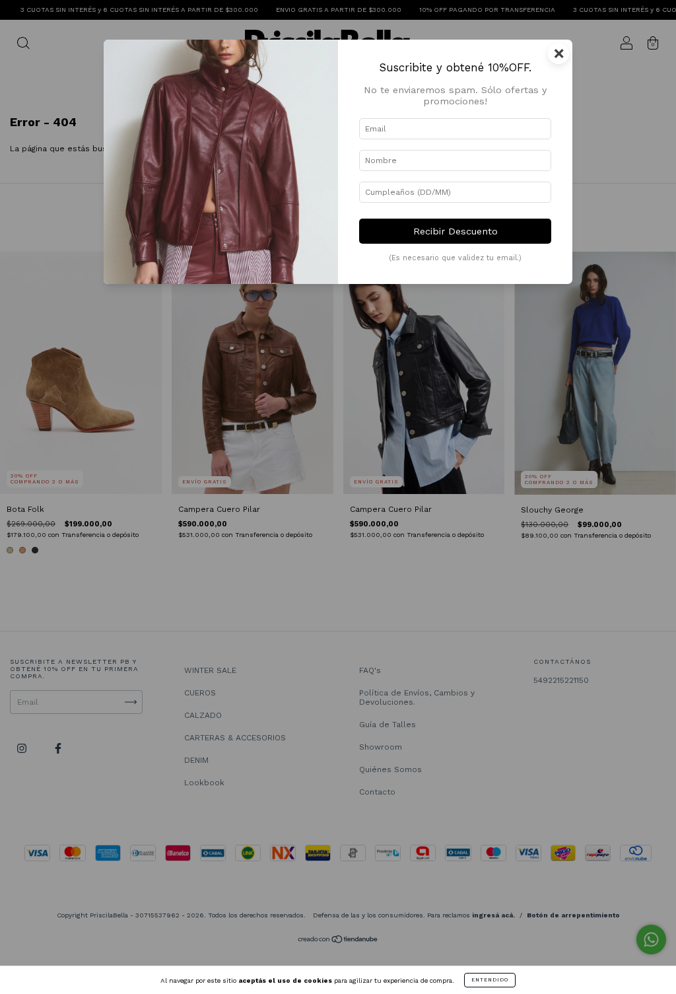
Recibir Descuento (455, 231)
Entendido (489, 980)
